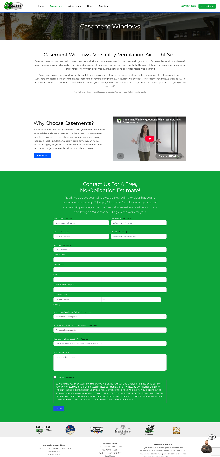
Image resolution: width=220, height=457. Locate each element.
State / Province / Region (63, 284)
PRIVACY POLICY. (125, 399)
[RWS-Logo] (13, 3)
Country (56, 304)
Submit (59, 408)
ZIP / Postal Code (60, 295)
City (55, 274)
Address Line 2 (59, 264)
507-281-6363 (189, 6)
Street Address (59, 254)
